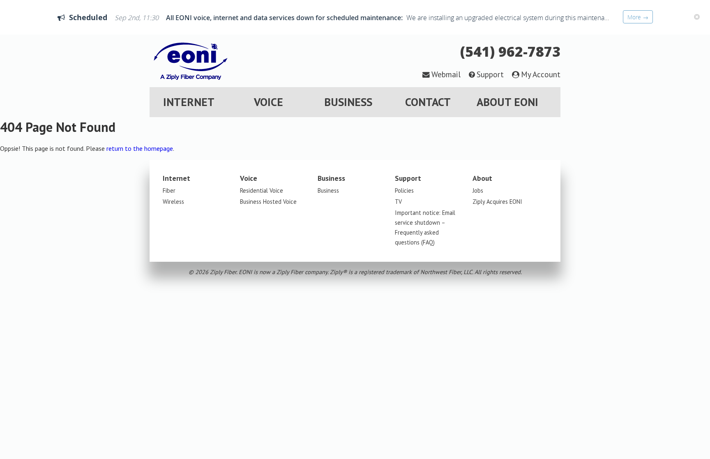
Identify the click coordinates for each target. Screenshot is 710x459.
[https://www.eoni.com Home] (191, 82)
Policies (404, 190)
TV (398, 201)
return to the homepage (139, 148)
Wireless (173, 201)
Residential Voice (261, 190)
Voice (268, 102)
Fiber (169, 190)
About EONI (507, 102)
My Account (540, 74)
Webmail (446, 74)
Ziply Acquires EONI (497, 201)
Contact (428, 102)
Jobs (478, 190)
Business (348, 102)
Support (490, 74)
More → (637, 17)
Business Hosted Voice (268, 201)
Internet (188, 102)
